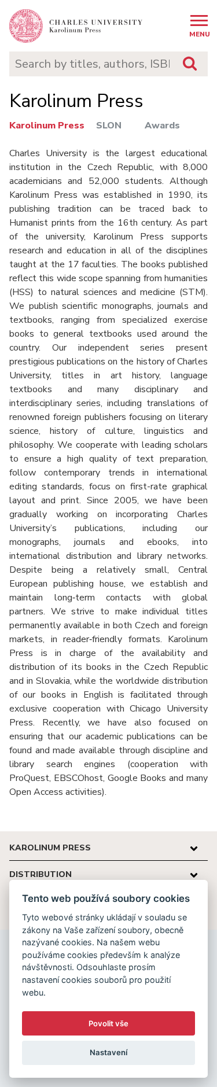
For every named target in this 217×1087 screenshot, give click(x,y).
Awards (162, 125)
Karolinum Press (46, 125)
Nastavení (108, 1052)
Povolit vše (108, 1023)
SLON (109, 125)
